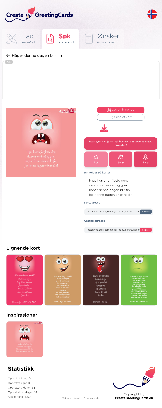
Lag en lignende (123, 109)
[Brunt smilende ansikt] (63, 280)
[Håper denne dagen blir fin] (25, 339)
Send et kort (123, 117)
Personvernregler (92, 398)
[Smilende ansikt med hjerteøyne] (25, 280)
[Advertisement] (81, 81)
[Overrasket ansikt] (140, 280)
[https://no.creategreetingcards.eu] (74, 14)
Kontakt (77, 398)
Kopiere (146, 212)
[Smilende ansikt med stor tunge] (102, 280)
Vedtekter (67, 398)
